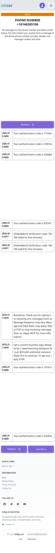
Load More (41, 449)
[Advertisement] (27, 80)
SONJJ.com (19, 534)
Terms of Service (9, 484)
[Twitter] (17, 504)
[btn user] (42, 5)
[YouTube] (24, 504)
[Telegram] (11, 504)
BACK (27, 14)
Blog (4, 477)
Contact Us (6, 488)
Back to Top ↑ (8, 466)
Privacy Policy (7, 481)
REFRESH (25, 124)
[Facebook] (4, 504)
